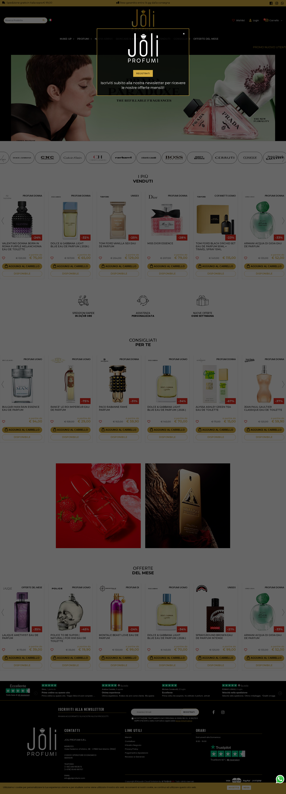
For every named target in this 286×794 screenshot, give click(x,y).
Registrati (143, 73)
